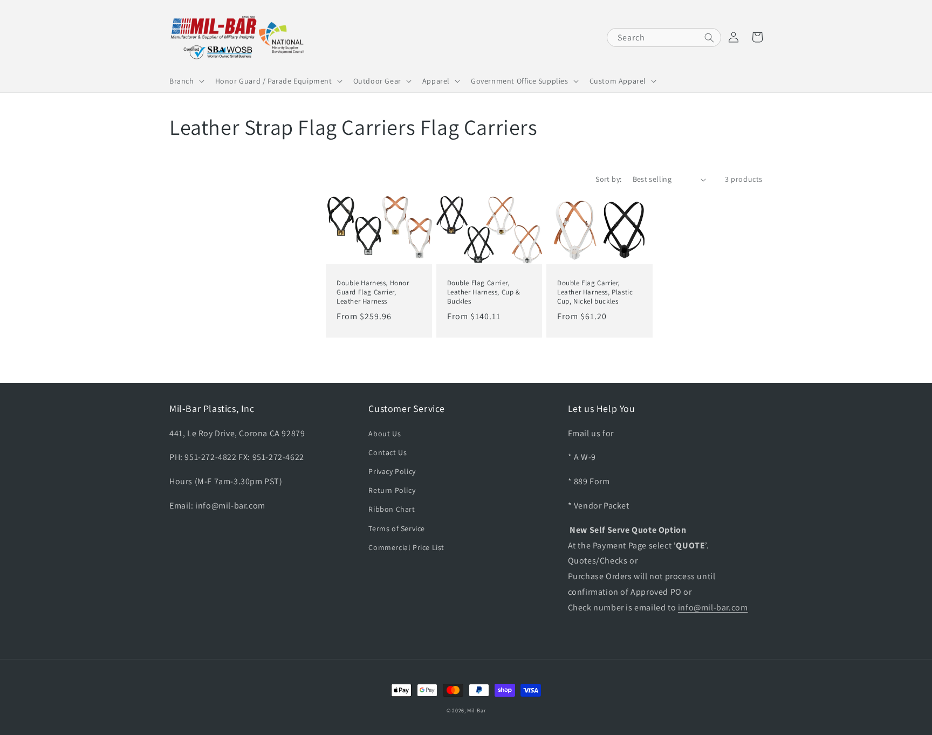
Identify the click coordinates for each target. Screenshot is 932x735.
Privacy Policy (391, 471)
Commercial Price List (406, 547)
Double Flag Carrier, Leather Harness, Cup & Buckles (483, 292)
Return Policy (391, 490)
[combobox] (664, 37)
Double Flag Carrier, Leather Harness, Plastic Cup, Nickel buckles (595, 292)
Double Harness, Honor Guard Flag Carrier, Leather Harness (373, 292)
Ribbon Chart (391, 509)
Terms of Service (396, 528)
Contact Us (387, 452)
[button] (186, 81)
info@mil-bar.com (713, 607)
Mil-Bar (476, 710)
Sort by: (608, 179)
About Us (384, 433)
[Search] (709, 38)
